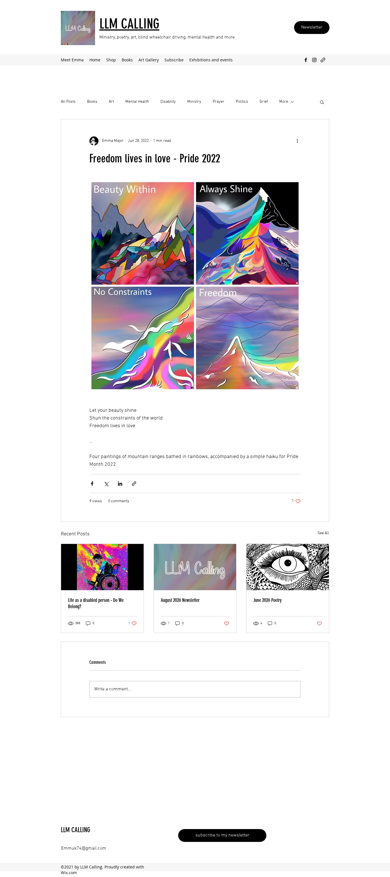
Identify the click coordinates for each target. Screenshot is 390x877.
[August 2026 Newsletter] (195, 567)
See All (323, 533)
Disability (168, 101)
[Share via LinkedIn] (120, 483)
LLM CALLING (75, 830)
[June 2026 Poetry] (287, 567)
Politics (242, 101)
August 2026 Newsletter (180, 600)
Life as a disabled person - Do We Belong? (96, 603)
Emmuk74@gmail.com (83, 848)
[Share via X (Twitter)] (106, 483)
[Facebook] (306, 60)
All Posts (68, 101)
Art (111, 101)
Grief (264, 101)
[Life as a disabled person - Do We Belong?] (102, 567)
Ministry (194, 101)
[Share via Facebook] (92, 483)
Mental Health (137, 101)
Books (92, 101)
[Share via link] (134, 483)
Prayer (218, 101)
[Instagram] (314, 60)
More (283, 101)
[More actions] (297, 141)
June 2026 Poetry (267, 600)
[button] (322, 102)
